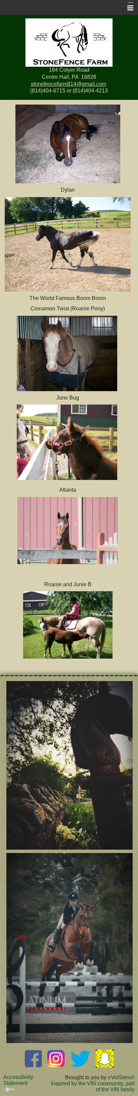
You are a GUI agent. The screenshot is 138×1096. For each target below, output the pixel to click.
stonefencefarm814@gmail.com (68, 84)
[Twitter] (80, 1058)
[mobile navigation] (127, 8)
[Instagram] (56, 1058)
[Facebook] (33, 1058)
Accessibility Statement (18, 1080)
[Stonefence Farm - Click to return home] (69, 42)
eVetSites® (121, 1077)
